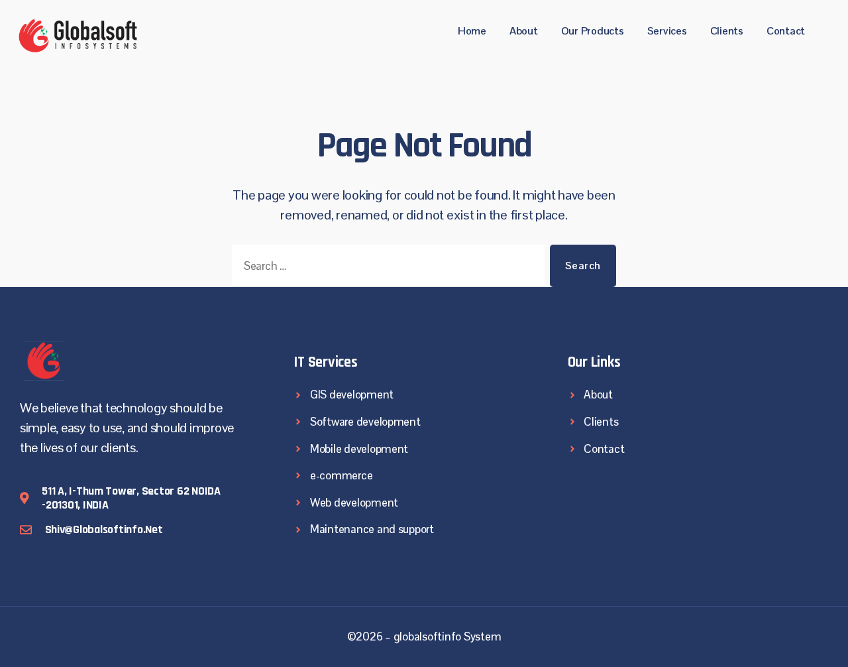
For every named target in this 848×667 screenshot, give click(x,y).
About (523, 31)
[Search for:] (386, 268)
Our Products (592, 31)
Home (472, 31)
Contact (786, 31)
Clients (726, 31)
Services (667, 31)
